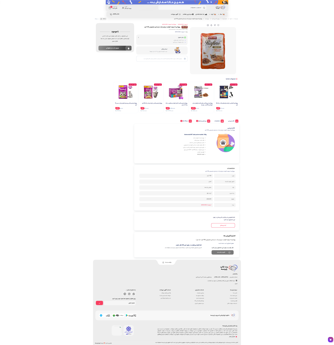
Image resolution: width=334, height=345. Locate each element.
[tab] (232, 121)
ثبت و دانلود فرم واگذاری (166, 298)
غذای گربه (224, 19)
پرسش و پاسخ (202, 121)
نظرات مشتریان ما (233, 298)
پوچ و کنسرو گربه (216, 19)
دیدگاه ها (185, 121)
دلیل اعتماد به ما (233, 295)
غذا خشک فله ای (200, 14)
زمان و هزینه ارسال (200, 298)
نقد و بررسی (231, 121)
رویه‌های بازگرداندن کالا (199, 301)
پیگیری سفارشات (200, 293)
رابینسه (236, 19)
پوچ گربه (207, 19)
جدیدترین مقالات (187, 14)
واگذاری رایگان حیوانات (166, 293)
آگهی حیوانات (174, 14)
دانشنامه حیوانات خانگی (232, 303)
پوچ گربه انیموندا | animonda (169, 24)
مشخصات (217, 121)
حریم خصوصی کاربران (199, 303)
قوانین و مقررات (233, 301)
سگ (221, 14)
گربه (212, 14)
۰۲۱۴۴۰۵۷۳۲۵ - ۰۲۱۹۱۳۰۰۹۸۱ (221, 277)
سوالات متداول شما (200, 295)
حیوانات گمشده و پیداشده (165, 295)
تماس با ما (235, 293)
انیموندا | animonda (180, 32)
